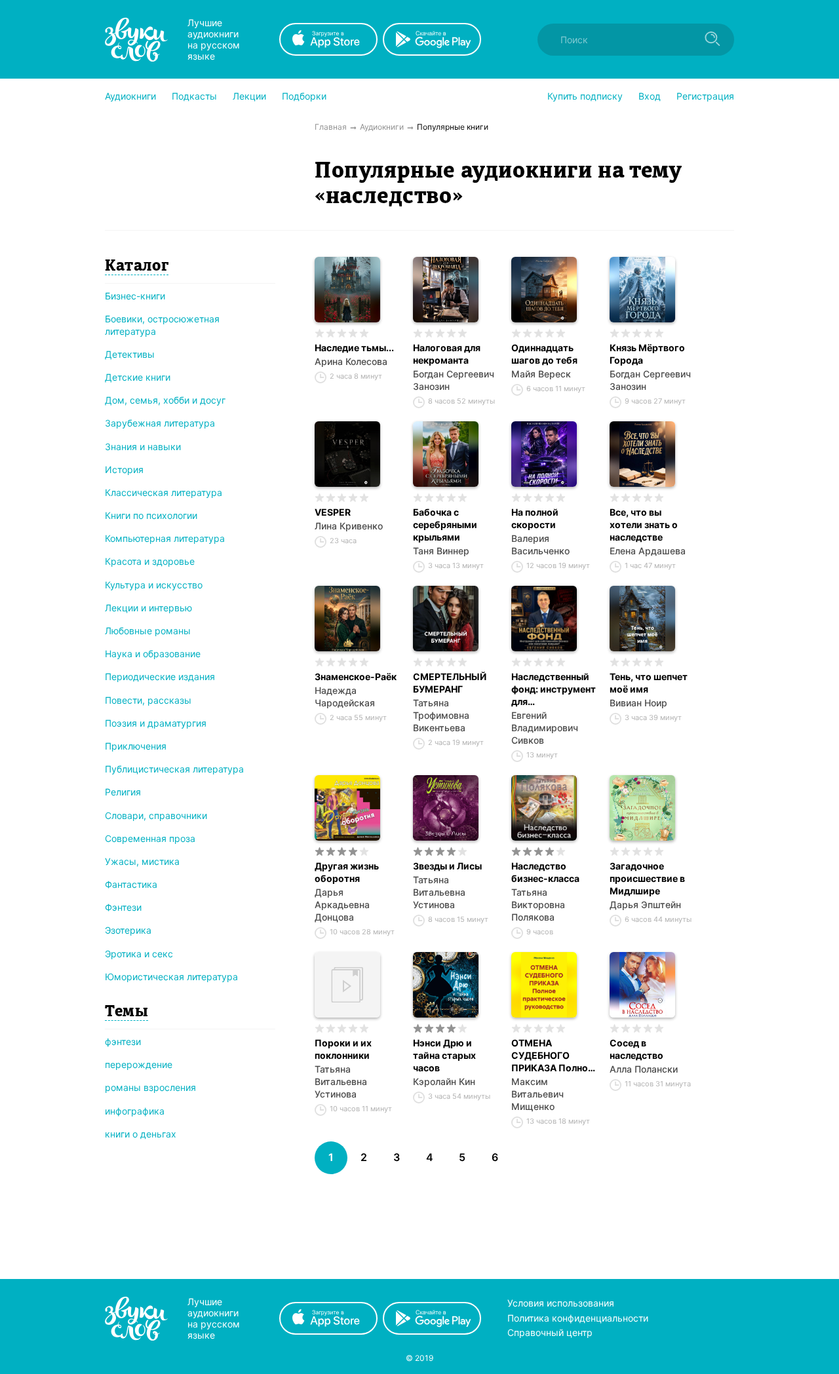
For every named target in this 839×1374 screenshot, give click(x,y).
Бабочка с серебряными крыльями (445, 524)
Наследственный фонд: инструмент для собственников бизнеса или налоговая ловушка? (553, 689)
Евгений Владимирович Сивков (544, 728)
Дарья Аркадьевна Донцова (342, 905)
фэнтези (123, 1041)
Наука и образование (153, 653)
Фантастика (131, 884)
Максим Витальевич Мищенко (537, 1094)
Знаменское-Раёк (356, 676)
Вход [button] (649, 96)
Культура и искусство (154, 584)
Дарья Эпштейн (645, 904)
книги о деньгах (140, 1133)
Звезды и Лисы (447, 865)
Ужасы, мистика (142, 861)
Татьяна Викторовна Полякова (538, 905)
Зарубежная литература (160, 423)
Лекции (249, 96)
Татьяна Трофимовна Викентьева (441, 715)
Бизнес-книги (135, 295)
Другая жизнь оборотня (347, 872)
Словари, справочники (156, 815)
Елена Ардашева (648, 550)
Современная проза (150, 838)
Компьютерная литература (165, 538)
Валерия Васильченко (540, 544)
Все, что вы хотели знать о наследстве (644, 524)
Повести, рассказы (148, 700)
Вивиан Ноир (638, 702)
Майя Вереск (541, 373)
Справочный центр (550, 1332)
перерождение (138, 1064)
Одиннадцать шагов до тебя (544, 354)
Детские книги (137, 377)
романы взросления (150, 1087)
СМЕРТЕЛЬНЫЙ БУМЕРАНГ (449, 683)
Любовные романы (148, 630)
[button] (130, 96)
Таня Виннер (441, 550)
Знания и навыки (143, 446)
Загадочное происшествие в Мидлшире (647, 878)
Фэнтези (123, 907)
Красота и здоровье (150, 561)
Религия (123, 791)
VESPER (333, 512)
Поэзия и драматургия (155, 723)
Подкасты (194, 96)
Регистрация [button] (705, 96)
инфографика (135, 1110)
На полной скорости (534, 518)
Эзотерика (128, 930)
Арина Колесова (351, 361)
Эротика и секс (139, 953)
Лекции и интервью (148, 607)
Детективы (130, 354)
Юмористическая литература (171, 976)
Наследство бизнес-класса (545, 872)
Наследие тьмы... (354, 347)
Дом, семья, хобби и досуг (165, 400)
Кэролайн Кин (444, 1081)
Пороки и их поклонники (343, 1049)
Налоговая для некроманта (446, 354)
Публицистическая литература (174, 768)
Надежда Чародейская (345, 696)
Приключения (135, 746)
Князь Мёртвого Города (647, 354)
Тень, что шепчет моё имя (649, 683)
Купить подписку (585, 96)
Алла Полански (644, 1069)
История (124, 469)
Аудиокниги (130, 96)
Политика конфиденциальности (577, 1318)
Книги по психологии (151, 515)
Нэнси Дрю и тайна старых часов (444, 1055)
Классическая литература (163, 492)
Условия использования (560, 1302)
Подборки (304, 96)
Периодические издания (160, 676)
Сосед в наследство (636, 1049)
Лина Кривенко (349, 525)
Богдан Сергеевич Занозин (453, 380)
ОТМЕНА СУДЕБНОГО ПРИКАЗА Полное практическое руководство (552, 1055)
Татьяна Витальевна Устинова (439, 892)
